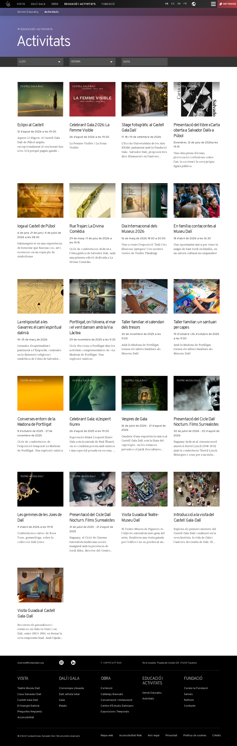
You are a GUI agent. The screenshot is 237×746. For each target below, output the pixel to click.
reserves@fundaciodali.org (30, 663)
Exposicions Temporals (115, 711)
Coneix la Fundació (196, 688)
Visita (21, 4)
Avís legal (153, 735)
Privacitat (171, 735)
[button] (40, 62)
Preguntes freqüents (29, 711)
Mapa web (107, 735)
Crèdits (216, 735)
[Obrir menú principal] (213, 4)
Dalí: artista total (69, 694)
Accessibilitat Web (130, 735)
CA (166, 3)
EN (179, 3)
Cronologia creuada (71, 688)
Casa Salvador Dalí (29, 694)
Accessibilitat (25, 717)
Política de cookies (194, 735)
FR (185, 3)
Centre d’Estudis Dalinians (117, 706)
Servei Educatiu (27, 12)
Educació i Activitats (80, 4)
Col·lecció (106, 688)
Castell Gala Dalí (27, 700)
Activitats (51, 12)
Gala (62, 700)
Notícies (189, 700)
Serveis (188, 694)
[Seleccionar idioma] (194, 4)
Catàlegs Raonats (112, 694)
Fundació (108, 4)
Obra (54, 4)
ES (173, 3)
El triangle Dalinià (28, 706)
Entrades (229, 4)
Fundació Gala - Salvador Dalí (7, 4)
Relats (63, 706)
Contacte (189, 706)
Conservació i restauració (116, 700)
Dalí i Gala (38, 4)
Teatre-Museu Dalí (28, 688)
